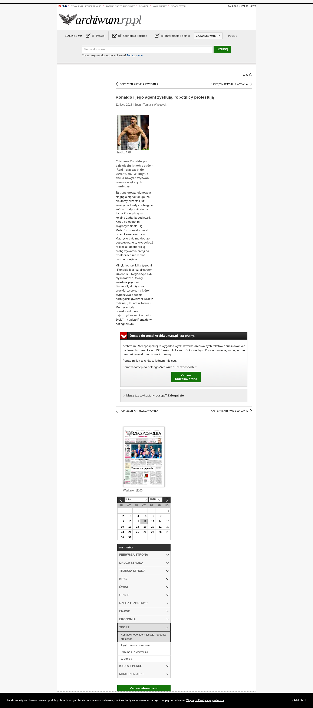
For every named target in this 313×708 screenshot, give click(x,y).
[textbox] (147, 49)
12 (145, 521)
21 (160, 526)
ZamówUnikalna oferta (186, 377)
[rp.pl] (63, 5)
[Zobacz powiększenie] (133, 132)
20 (152, 526)
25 (137, 532)
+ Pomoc (231, 36)
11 (137, 521)
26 (145, 532)
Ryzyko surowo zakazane (135, 645)
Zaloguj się (155, 395)
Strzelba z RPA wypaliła (134, 652)
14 (160, 521)
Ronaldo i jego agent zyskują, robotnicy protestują (143, 636)
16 (122, 526)
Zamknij (298, 700)
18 (137, 526)
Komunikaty (160, 6)
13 (152, 521)
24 (129, 532)
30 (122, 537)
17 (129, 526)
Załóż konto (248, 6)
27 (152, 532)
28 (160, 532)
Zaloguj (233, 6)
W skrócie (126, 658)
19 (145, 526)
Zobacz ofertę (135, 55)
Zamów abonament (144, 688)
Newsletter (178, 6)
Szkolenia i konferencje (86, 6)
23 (122, 532)
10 (129, 521)
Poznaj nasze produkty (120, 6)
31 (129, 537)
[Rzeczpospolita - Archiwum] (100, 19)
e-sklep (143, 6)
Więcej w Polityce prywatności (205, 700)
